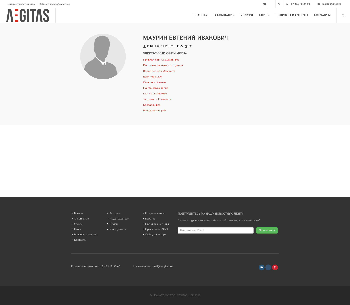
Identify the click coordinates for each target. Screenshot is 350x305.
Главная (78, 213)
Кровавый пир (151, 104)
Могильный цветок (155, 93)
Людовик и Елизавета (157, 99)
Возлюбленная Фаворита (159, 71)
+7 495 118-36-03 (110, 266)
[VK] (264, 4)
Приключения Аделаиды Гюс (161, 59)
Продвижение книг (157, 224)
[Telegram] (271, 4)
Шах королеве (152, 76)
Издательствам (119, 218)
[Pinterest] (279, 4)
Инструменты (118, 229)
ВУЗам (114, 224)
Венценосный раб (154, 110)
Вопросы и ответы (85, 234)
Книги (77, 229)
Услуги (78, 224)
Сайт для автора (155, 234)
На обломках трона (155, 88)
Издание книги (154, 213)
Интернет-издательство (21, 4)
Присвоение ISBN (156, 229)
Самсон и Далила (154, 82)
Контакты (80, 239)
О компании (81, 218)
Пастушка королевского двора (163, 65)
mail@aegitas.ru (163, 266)
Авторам (115, 213)
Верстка (150, 218)
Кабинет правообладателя (54, 4)
